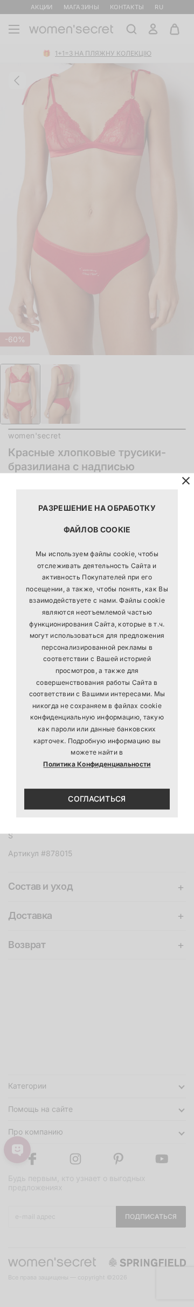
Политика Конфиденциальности (96, 764)
